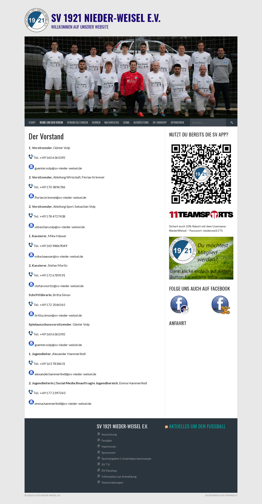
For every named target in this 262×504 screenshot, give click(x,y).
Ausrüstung (141, 122)
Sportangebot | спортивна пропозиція (126, 458)
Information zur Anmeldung (119, 476)
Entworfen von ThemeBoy (221, 495)
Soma (126, 122)
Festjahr (107, 440)
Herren (96, 122)
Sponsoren (177, 122)
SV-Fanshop (160, 122)
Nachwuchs (111, 122)
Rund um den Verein (51, 122)
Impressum (109, 446)
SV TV (106, 464)
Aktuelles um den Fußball (197, 426)
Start (32, 122)
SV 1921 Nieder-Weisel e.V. (106, 17)
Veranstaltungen (77, 122)
